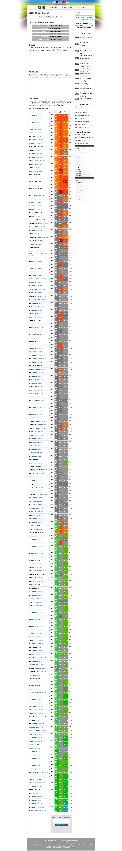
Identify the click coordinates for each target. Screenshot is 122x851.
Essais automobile (82, 110)
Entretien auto (82, 134)
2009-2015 (35, 261)
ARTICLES (68, 7)
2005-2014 (35, 115)
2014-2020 (37, 296)
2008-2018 (38, 185)
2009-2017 (37, 279)
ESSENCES (78, 178)
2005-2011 (36, 306)
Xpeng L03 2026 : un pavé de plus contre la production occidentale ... (86, 94)
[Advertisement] (50, 60)
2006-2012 (35, 122)
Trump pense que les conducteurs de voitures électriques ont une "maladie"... (85, 64)
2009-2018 (35, 129)
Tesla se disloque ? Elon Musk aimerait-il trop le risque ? (85, 88)
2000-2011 (36, 598)
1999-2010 (36, 195)
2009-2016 (36, 352)
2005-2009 (36, 136)
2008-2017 (36, 404)
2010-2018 (35, 206)
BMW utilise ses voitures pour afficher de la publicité (86, 70)
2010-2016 (36, 703)
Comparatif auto (82, 112)
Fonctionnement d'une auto (85, 137)
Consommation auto (83, 115)
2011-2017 (36, 397)
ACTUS (81, 7)
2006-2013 (38, 369)
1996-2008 (37, 199)
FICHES (55, 7)
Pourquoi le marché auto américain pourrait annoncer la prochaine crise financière (85, 44)
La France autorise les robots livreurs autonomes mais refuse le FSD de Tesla (86, 58)
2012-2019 (35, 133)
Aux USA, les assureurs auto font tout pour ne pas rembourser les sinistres (86, 51)
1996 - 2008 (37, 226)
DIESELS (78, 145)
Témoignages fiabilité (83, 121)
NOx (30, 49)
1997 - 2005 (36, 216)
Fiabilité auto (81, 118)
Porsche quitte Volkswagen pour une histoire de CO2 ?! (86, 37)
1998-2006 (35, 209)
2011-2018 (35, 292)
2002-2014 (36, 317)
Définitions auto (82, 140)
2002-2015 (36, 376)
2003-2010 (35, 126)
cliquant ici (72, 847)
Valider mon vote (61, 824)
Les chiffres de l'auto (83, 143)
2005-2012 (36, 755)
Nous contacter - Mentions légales (61, 842)
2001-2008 (35, 171)
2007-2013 (35, 143)
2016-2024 (36, 762)
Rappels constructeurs (84, 127)
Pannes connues (82, 124)
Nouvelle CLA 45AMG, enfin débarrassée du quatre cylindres (85, 78)
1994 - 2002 (36, 313)
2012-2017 (38, 494)
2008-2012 (37, 160)
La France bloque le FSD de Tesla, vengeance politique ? (86, 83)
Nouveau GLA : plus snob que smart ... (85, 74)
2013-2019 (36, 140)
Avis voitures (81, 107)
